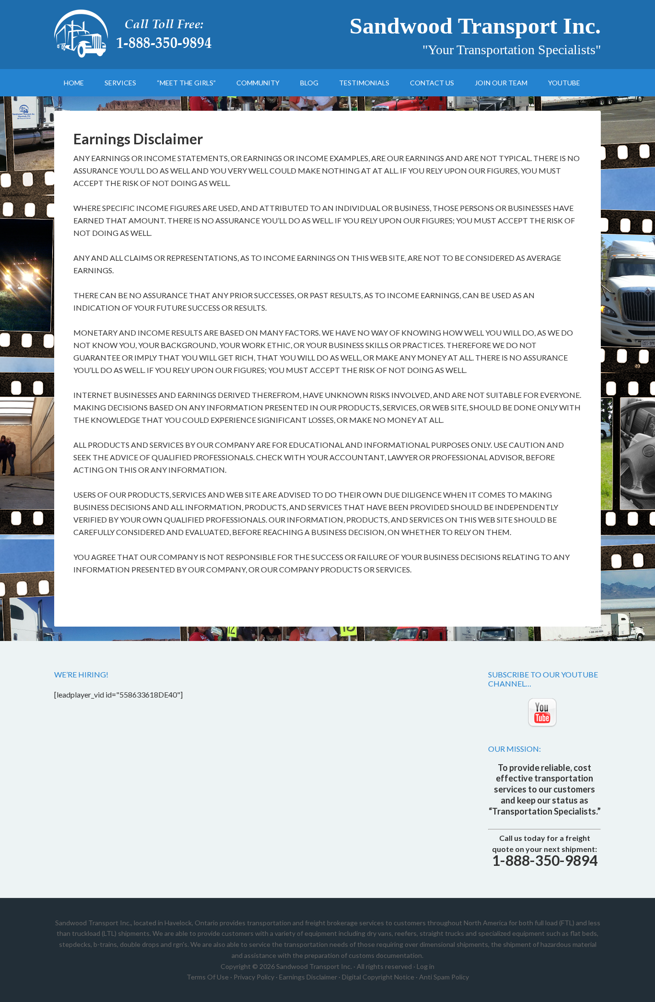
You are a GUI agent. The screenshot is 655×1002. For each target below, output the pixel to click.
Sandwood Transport (135, 34)
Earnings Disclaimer (308, 977)
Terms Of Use (208, 977)
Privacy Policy (254, 977)
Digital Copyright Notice (378, 977)
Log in (425, 966)
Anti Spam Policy (444, 977)
